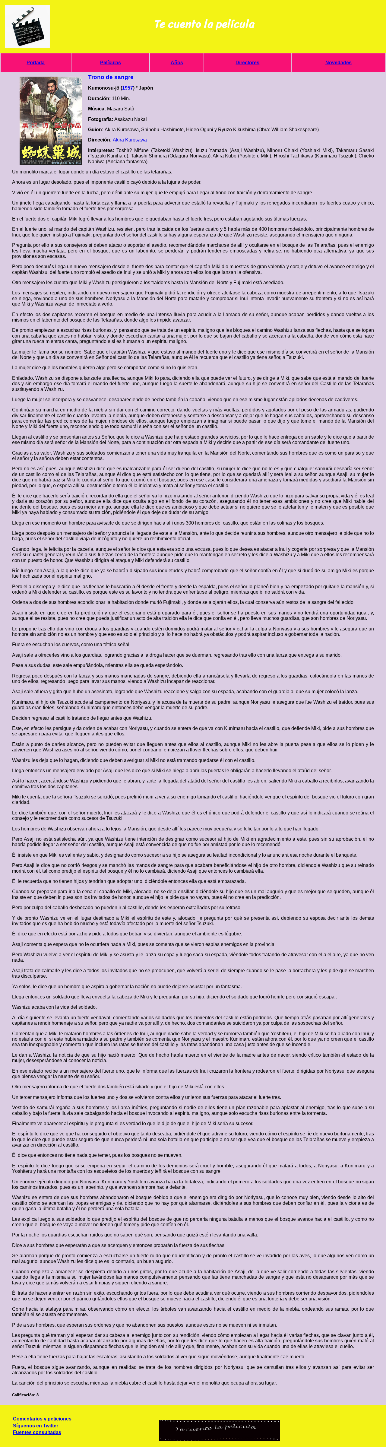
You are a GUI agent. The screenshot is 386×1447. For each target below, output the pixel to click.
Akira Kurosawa (130, 139)
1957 (127, 87)
